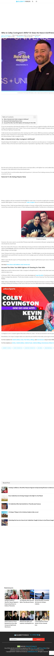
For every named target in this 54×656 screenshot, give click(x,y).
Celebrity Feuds (28, 343)
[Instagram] (34, 635)
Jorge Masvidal (48, 347)
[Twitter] (36, 635)
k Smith (37, 36)
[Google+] (32, 635)
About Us (28, 646)
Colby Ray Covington (29, 347)
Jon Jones (39, 347)
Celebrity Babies (20, 343)
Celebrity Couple (7, 347)
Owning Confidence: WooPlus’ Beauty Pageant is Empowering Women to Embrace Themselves (11, 603)
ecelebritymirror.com (32, 651)
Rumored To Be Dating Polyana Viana (13, 121)
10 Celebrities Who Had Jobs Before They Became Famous (27, 601)
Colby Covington (31, 202)
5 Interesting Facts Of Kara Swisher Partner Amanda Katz (41, 623)
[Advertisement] (30, 16)
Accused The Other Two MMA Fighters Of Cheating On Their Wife (20, 123)
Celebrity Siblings (37, 343)
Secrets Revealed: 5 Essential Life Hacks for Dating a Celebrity (42, 602)
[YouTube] (38, 635)
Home (2, 35)
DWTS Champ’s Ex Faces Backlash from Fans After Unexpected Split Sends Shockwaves (11, 624)
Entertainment (8, 35)
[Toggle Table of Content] (34, 117)
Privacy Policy (42, 648)
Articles (14, 343)
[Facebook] (30, 635)
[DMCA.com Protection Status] (21, 646)
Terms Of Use (34, 648)
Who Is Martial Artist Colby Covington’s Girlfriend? (16, 119)
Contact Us (34, 646)
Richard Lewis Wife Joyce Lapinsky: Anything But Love (27, 622)
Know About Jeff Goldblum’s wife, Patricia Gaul (18, 264)
